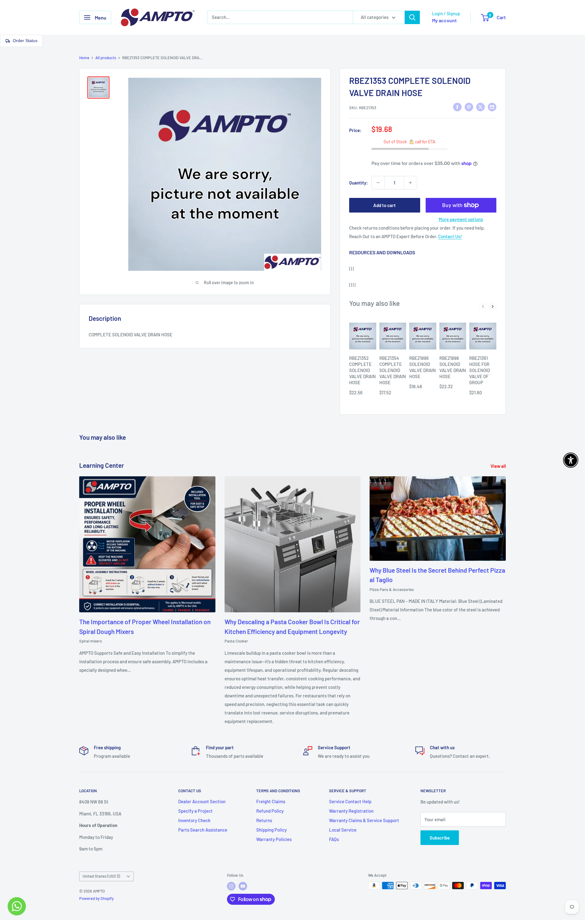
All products (105, 57)
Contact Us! (450, 236)
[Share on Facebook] (457, 106)
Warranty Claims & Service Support (364, 820)
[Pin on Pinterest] (469, 106)
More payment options (461, 219)
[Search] (412, 17)
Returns (264, 820)
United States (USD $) (101, 876)
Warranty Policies (274, 839)
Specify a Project (195, 811)
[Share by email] (492, 106)
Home (84, 57)
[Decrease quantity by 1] (378, 182)
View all (499, 466)
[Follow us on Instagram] (231, 886)
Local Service (342, 829)
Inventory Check (194, 820)
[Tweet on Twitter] (480, 106)
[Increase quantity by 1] (410, 182)
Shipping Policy (271, 829)
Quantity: (358, 182)
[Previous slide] (483, 306)
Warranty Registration (351, 811)
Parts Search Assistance (202, 829)
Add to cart (384, 205)
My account (444, 20)
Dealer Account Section (201, 801)
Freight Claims (270, 801)
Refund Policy (270, 811)
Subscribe (440, 837)
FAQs (334, 839)
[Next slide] (492, 306)
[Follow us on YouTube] (243, 886)
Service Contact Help (350, 801)
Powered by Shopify (96, 898)
